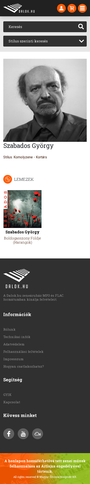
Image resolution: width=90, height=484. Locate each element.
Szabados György (22, 231)
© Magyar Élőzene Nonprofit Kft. (57, 477)
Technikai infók (16, 337)
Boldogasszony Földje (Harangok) (22, 240)
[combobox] (45, 41)
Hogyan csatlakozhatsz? (23, 366)
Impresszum (13, 359)
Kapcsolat (11, 402)
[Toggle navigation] (82, 8)
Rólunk (9, 329)
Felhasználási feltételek (23, 351)
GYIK (7, 394)
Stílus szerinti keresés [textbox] (28, 41)
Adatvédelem (13, 344)
